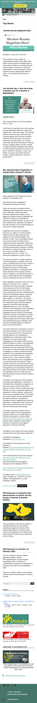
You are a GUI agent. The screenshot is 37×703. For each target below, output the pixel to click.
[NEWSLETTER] (18, 656)
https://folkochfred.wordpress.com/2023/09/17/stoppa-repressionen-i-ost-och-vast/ (18, 449)
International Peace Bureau (15, 675)
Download (22, 485)
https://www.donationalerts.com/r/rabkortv (17, 419)
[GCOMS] (18, 635)
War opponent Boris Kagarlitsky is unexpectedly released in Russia (17, 171)
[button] (3, 700)
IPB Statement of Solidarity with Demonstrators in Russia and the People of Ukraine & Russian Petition (17, 496)
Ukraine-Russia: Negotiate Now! (17, 30)
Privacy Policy (12, 699)
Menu (4, 19)
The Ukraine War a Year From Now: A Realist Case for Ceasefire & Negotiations (18, 90)
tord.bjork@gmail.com (22, 474)
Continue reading (29, 81)
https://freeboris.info (18, 439)
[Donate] (18, 619)
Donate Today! (20, 6)
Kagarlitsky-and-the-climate (9, 485)
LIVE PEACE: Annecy (10, 594)
